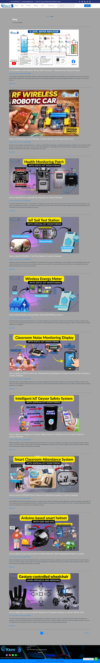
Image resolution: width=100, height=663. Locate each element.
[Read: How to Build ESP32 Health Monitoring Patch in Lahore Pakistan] (44, 176)
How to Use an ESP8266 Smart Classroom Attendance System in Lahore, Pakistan (43, 495)
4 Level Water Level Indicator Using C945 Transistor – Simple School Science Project (44, 70)
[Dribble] (87, 2)
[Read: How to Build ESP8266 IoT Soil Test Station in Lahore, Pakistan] (44, 235)
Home (16, 5)
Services (28, 5)
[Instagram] (90, 2)
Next (87, 633)
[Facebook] (80, 2)
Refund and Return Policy (50, 658)
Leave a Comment (14, 73)
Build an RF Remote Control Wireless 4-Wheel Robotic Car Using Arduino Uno (41, 139)
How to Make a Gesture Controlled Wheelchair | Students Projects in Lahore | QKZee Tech (46, 612)
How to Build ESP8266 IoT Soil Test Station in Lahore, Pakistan (35, 256)
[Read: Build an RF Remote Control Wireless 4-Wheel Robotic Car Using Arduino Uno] (44, 112)
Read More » (12, 83)
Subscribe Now (50, 655)
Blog (22, 5)
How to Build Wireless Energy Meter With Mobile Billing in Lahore (36, 315)
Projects (36, 5)
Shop (42, 5)
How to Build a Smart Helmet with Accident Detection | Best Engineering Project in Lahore (46, 554)
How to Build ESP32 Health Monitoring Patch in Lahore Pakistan (35, 197)
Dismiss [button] (62, 661)
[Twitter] (82, 2)
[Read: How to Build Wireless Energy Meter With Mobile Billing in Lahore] (44, 293)
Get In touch (51, 5)
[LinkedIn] (85, 2)
